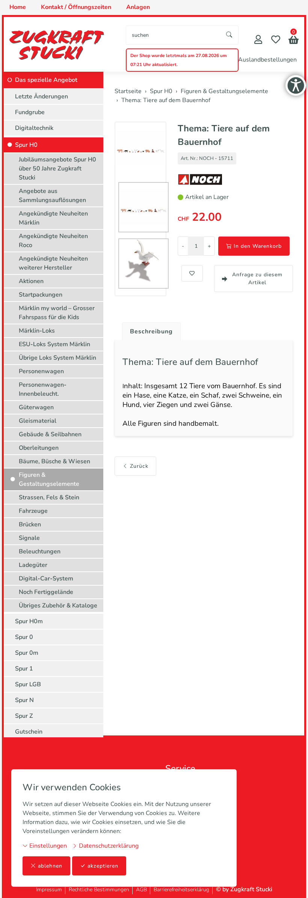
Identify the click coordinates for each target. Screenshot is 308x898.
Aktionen (31, 281)
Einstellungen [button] (47, 846)
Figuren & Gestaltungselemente (49, 479)
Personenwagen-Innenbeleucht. (42, 389)
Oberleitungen (39, 448)
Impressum (49, 889)
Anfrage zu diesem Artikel (257, 278)
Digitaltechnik (34, 128)
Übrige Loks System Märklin (57, 358)
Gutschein (28, 732)
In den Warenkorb (258, 246)
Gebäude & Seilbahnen (50, 434)
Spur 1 (24, 668)
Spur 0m (26, 653)
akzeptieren (103, 865)
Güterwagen (36, 407)
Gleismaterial (37, 421)
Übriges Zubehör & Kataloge (58, 605)
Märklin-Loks (37, 331)
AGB (141, 889)
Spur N (24, 700)
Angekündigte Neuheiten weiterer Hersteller (53, 263)
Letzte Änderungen (41, 96)
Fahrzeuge (33, 511)
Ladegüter (33, 565)
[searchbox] (173, 35)
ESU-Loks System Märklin (54, 344)
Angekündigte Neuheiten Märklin (53, 218)
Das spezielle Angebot (46, 80)
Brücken (30, 524)
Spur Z (24, 716)
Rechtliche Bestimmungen (99, 889)
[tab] (149, 330)
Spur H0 (26, 145)
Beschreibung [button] (151, 331)
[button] (293, 40)
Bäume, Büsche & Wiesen (54, 461)
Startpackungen (40, 295)
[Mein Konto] (258, 40)
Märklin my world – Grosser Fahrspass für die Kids (57, 312)
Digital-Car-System (46, 578)
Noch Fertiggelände (46, 592)
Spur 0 (24, 637)
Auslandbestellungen (267, 60)
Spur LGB (28, 684)
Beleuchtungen (39, 551)
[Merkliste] (275, 40)
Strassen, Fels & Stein (49, 497)
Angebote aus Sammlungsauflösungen (52, 195)
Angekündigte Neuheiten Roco (53, 240)
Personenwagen (41, 371)
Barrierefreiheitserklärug (181, 889)
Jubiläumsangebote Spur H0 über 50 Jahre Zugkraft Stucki (57, 168)
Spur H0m (29, 621)
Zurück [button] (139, 466)
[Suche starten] (229, 35)
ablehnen (50, 865)
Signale (29, 538)
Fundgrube (30, 112)
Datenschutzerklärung (108, 846)
